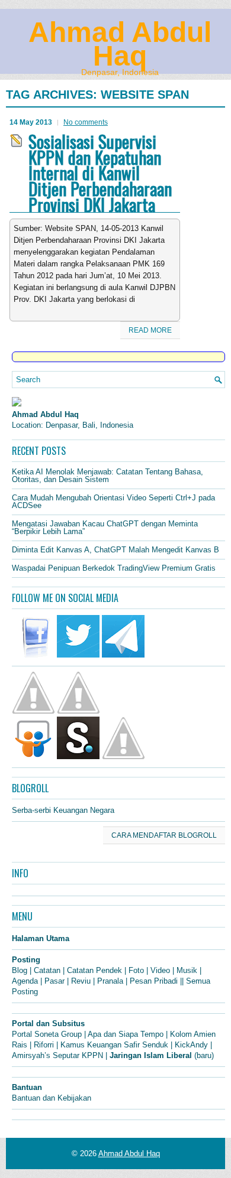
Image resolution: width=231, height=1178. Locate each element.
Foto (136, 970)
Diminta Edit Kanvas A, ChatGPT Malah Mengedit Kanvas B (115, 549)
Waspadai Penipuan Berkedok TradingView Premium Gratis (114, 568)
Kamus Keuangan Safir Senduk (114, 1044)
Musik (187, 970)
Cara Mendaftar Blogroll (164, 835)
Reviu (81, 981)
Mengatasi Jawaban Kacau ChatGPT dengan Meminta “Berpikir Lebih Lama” (105, 527)
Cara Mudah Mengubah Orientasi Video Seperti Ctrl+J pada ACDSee (113, 501)
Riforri (44, 1044)
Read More (150, 330)
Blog (19, 970)
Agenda (25, 981)
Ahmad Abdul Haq (119, 44)
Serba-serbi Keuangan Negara (63, 810)
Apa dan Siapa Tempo (125, 1034)
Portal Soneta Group (47, 1034)
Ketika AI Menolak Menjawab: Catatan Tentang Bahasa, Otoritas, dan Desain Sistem (107, 475)
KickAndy (191, 1044)
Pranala (110, 981)
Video (160, 970)
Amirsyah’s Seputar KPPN (57, 1055)
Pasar (54, 981)
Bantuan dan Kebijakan (51, 1098)
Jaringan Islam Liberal (151, 1055)
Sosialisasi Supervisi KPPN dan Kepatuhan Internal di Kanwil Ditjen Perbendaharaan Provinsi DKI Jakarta (100, 173)
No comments (85, 122)
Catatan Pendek (94, 970)
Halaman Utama (40, 938)
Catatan (47, 970)
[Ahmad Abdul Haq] (16, 403)
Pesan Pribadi (154, 981)
